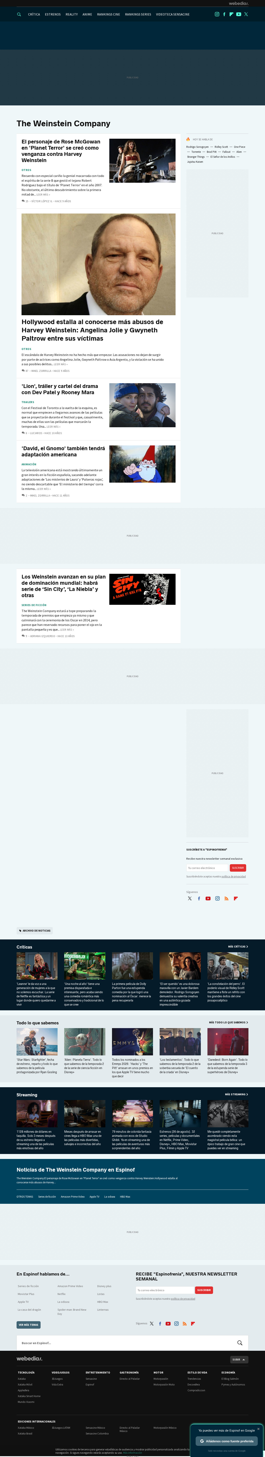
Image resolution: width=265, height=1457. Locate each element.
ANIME (87, 14)
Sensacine (91, 1379)
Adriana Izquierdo (42, 636)
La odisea (109, 1196)
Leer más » (43, 194)
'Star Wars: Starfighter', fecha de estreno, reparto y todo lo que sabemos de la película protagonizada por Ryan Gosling (37, 1066)
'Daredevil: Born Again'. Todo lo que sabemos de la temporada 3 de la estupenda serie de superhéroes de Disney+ (227, 1066)
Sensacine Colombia (97, 1433)
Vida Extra (57, 1384)
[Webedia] (238, 3)
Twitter (245, 14)
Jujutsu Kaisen (195, 161)
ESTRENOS (53, 14)
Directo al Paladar (130, 1379)
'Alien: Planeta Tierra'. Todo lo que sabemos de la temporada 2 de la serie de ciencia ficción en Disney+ (84, 1066)
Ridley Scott (221, 147)
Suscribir (238, 868)
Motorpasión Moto (164, 1384)
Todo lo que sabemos (38, 1022)
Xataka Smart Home (29, 1396)
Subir (236, 1359)
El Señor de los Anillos (223, 157)
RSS (226, 897)
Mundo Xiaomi (26, 1402)
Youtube (238, 14)
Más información (132, 1453)
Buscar (240, 1343)
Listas (101, 1294)
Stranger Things (196, 157)
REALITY (72, 14)
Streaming (27, 1094)
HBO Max (125, 1196)
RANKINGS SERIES (138, 14)
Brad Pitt (212, 152)
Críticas (24, 947)
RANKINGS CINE (108, 14)
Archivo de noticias (37, 930)
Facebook (224, 14)
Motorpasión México (165, 1428)
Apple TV (94, 1196)
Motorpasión (161, 1379)
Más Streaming (235, 1094)
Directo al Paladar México (130, 1429)
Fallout (226, 152)
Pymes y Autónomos (233, 1384)
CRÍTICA (34, 14)
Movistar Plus (26, 1294)
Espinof (90, 1384)
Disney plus (104, 1286)
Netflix (61, 1294)
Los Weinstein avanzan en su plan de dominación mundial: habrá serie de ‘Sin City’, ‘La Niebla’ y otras (64, 586)
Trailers (28, 402)
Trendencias (194, 1379)
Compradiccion (196, 1390)
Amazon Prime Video (73, 1196)
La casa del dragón (29, 1309)
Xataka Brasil (25, 1433)
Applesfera (23, 1390)
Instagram (216, 14)
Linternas (103, 1309)
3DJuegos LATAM (61, 1428)
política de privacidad (234, 876)
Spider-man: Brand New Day (72, 1312)
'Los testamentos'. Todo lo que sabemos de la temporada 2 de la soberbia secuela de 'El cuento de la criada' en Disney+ (180, 1066)
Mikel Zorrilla (41, 371)
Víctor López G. (42, 201)
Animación (29, 464)
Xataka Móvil (25, 1384)
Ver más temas (28, 1325)
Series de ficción (34, 605)
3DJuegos (57, 1379)
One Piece (239, 147)
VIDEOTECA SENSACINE (173, 14)
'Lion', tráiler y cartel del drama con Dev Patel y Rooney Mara (60, 389)
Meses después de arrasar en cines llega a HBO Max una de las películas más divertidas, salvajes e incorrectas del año (82, 1138)
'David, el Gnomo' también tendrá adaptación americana (63, 451)
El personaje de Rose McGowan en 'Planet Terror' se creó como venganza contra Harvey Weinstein (61, 150)
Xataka (22, 1379)
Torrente (196, 152)
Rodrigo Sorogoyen (197, 147)
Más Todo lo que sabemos (227, 1022)
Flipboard (231, 14)
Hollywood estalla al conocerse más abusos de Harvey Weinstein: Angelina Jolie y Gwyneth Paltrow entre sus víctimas (92, 330)
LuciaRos (36, 433)
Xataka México (26, 1428)
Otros (26, 170)
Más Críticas (237, 946)
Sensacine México (95, 1428)
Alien (239, 152)
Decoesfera (194, 1384)
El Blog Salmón (230, 1379)
